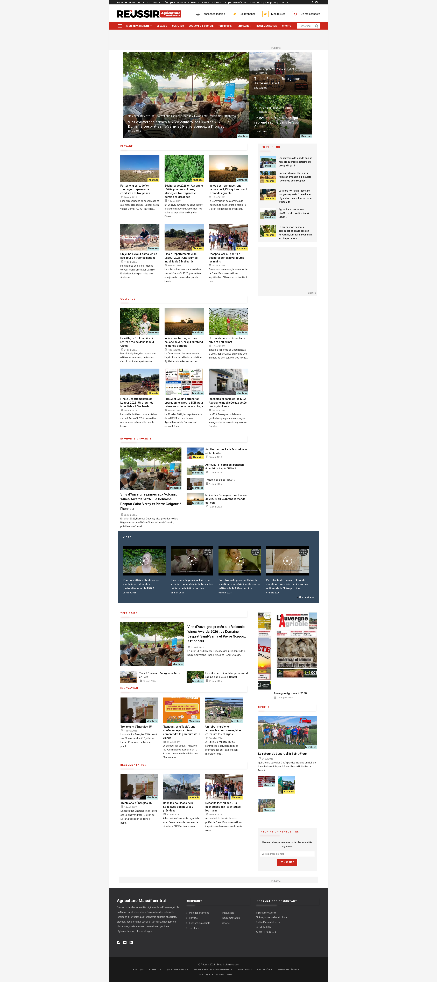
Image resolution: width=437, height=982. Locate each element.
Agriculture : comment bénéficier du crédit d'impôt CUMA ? (225, 466)
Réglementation (266, 26)
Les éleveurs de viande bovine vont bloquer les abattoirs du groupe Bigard (295, 162)
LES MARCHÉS (235, 2)
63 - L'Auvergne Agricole (167, 116)
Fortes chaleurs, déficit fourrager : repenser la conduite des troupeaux (135, 189)
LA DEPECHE (216, 2)
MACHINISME (249, 2)
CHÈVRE (166, 2)
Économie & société (201, 26)
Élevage (162, 26)
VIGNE (274, 2)
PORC (267, 2)
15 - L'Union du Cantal (267, 108)
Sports (286, 26)
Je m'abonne (248, 14)
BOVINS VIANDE (154, 2)
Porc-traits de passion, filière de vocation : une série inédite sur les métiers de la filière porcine (144, 584)
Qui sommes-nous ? (177, 969)
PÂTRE (260, 2)
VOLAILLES (283, 2)
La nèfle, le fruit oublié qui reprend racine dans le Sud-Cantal (277, 122)
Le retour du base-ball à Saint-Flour (282, 753)
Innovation (244, 26)
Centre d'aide (264, 969)
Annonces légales (214, 14)
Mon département (138, 26)
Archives (230, 116)
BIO (143, 2)
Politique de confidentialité (215, 974)
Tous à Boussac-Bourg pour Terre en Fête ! (277, 81)
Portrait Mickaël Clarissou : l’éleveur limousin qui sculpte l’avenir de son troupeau (295, 177)
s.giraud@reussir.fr (266, 912)
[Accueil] (149, 14)
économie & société (136, 438)
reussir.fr (122, 2)
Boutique (138, 969)
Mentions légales (288, 969)
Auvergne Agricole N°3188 (274, 693)
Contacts (155, 969)
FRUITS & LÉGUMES (180, 2)
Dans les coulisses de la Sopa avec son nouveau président (178, 806)
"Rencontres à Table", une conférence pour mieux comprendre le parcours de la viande (181, 732)
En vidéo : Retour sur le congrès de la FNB (287, 582)
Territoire (224, 26)
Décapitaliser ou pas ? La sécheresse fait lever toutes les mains (226, 257)
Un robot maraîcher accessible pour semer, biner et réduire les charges (223, 730)
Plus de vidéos (306, 597)
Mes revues (278, 14)
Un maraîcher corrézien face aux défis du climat (227, 340)
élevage (126, 146)
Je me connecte (310, 14)
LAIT (226, 2)
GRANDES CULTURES (200, 2)
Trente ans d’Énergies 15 (220, 480)
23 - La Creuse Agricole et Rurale (275, 69)
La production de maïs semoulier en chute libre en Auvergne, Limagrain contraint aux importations (295, 233)
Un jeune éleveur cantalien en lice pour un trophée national (138, 255)
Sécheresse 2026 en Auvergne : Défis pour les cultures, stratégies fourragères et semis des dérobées (184, 191)
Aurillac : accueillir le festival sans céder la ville (226, 451)
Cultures (178, 26)
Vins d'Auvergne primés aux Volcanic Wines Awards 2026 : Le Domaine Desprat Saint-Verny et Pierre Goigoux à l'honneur (179, 124)
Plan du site (245, 969)
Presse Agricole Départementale (213, 969)
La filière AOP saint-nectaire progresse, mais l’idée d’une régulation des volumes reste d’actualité (295, 196)
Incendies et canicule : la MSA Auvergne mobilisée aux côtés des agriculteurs (228, 402)
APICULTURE (134, 2)
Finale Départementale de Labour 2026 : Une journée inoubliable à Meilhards (181, 257)
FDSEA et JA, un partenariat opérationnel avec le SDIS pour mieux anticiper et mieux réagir (184, 402)
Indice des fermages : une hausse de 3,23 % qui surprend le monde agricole (228, 189)
